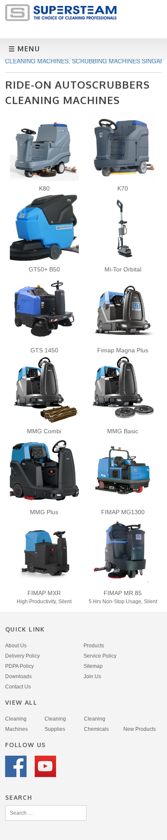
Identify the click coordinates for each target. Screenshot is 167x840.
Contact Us (18, 687)
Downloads (18, 676)
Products (94, 646)
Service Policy (100, 656)
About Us (16, 646)
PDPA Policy (19, 666)
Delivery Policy (22, 656)
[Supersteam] (60, 18)
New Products (139, 729)
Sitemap (93, 666)
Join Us (92, 676)
